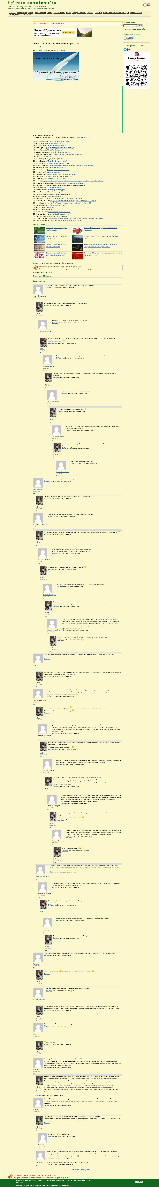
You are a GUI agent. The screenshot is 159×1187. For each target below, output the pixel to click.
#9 (52, 440)
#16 (39, 563)
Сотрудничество (16, 15)
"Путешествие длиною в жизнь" (59, 212)
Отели (49, 13)
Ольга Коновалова (39, 296)
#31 (50, 827)
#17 (41, 580)
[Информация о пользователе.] (39, 311)
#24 (34, 704)
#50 (36, 1165)
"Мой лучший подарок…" (55, 187)
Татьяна (36, 964)
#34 (36, 879)
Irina (34, 1034)
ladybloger (39, 1162)
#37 (43, 932)
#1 (34, 299)
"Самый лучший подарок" (56, 190)
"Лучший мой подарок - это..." (84, 137)
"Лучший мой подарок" (55, 150)
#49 (39, 1148)
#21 (50, 651)
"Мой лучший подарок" (55, 196)
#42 (36, 1020)
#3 (38, 334)
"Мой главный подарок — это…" (60, 163)
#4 (40, 352)
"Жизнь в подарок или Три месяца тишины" (61, 174)
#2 (36, 317)
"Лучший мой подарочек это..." (60, 152)
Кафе (68, 13)
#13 (36, 510)
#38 (46, 950)
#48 (36, 1130)
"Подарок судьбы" (46, 156)
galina (38, 313)
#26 (39, 739)
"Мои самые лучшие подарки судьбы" (60, 176)
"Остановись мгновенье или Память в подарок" (66, 198)
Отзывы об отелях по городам (116, 13)
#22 (34, 668)
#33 (55, 862)
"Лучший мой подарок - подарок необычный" (66, 220)
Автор (30, 13)
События (98, 13)
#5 (43, 369)
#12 (34, 493)
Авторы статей (136, 13)
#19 (46, 616)
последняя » (85, 1170)
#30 (48, 809)
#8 (50, 422)
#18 (43, 598)
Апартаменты (59, 13)
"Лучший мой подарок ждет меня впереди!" (59, 148)
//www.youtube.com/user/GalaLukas (148, 5)
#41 (34, 1002)
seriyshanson (37, 489)
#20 (48, 633)
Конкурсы (62, 50)
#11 (57, 475)
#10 (55, 457)
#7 (47, 405)
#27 (41, 756)
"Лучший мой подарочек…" (58, 145)
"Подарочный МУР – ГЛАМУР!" (58, 178)
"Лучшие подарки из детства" (57, 205)
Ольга (35, 665)
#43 (34, 1037)
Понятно (138, 1182)
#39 (34, 967)
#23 (36, 686)
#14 (34, 528)
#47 (34, 1113)
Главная (12, 13)
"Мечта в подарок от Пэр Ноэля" (60, 141)
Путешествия (40, 13)
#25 (36, 721)
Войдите (36, 263)
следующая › (75, 1170)
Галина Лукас (42, 50)
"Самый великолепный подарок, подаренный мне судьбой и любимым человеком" (75, 218)
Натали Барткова (39, 999)
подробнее (51, 23)
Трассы (90, 13)
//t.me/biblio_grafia (125, 49)
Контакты (28, 15)
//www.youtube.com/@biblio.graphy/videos (128, 49)
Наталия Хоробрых (40, 524)
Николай (36, 1069)
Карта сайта (22, 13)
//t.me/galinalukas (131, 38)
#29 (46, 791)
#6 (45, 387)
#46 (36, 1090)
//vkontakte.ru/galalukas (145, 5)
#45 (34, 1073)
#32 (52, 844)
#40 (36, 985)
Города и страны (79, 13)
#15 (36, 545)
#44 (36, 1055)
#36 (41, 914)
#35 (39, 897)
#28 (43, 774)
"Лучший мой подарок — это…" (55, 143)
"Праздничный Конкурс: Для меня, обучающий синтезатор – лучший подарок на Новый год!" (71, 181)
